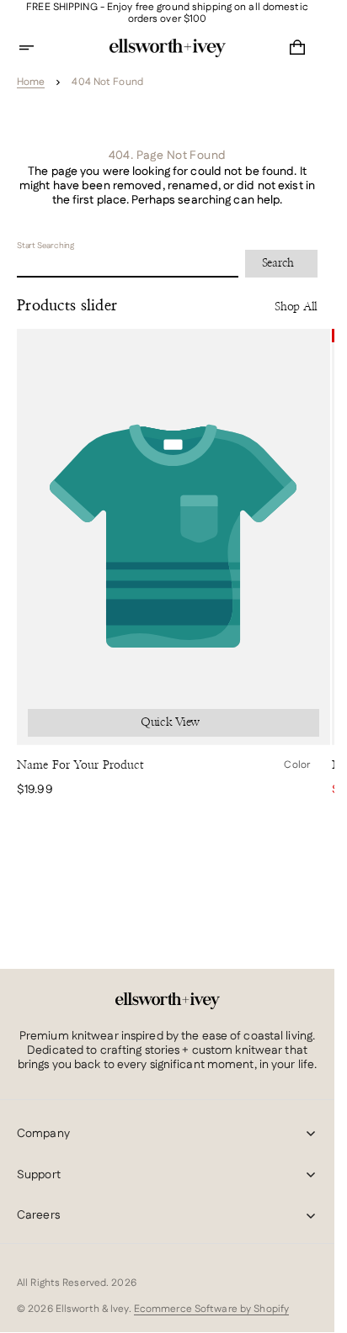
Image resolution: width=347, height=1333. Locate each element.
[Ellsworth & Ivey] (167, 1000)
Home (31, 82)
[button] (37, 48)
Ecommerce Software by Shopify (211, 1309)
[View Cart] (297, 48)
